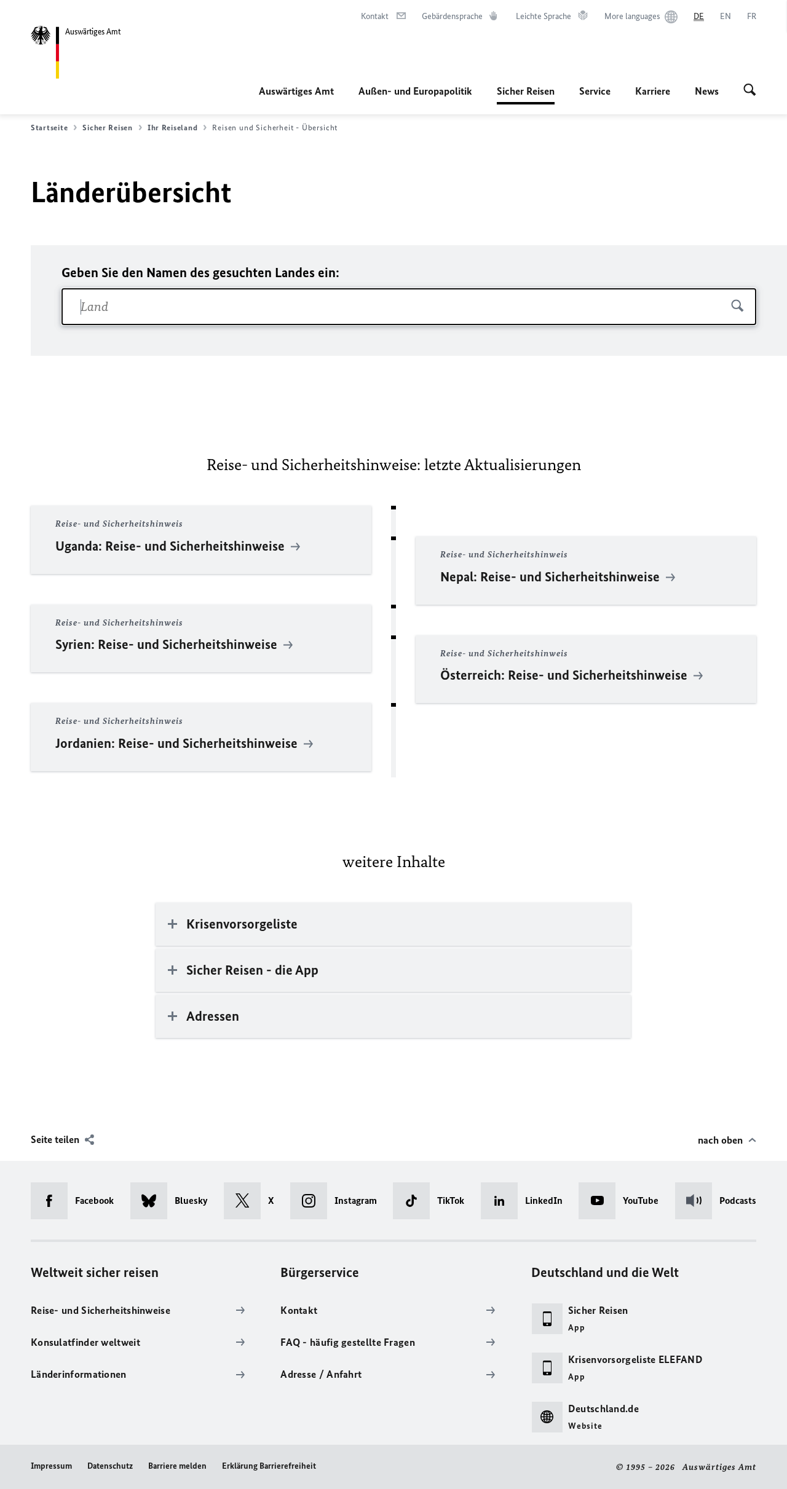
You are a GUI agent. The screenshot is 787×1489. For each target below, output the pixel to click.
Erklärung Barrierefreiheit (269, 1466)
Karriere (652, 91)
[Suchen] (737, 306)
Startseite (49, 127)
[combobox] (408, 306)
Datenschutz (110, 1466)
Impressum (51, 1466)
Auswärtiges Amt (296, 91)
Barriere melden (177, 1466)
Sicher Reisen (526, 94)
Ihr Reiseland (173, 127)
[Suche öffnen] (749, 90)
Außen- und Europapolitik (415, 91)
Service (595, 91)
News (707, 91)
